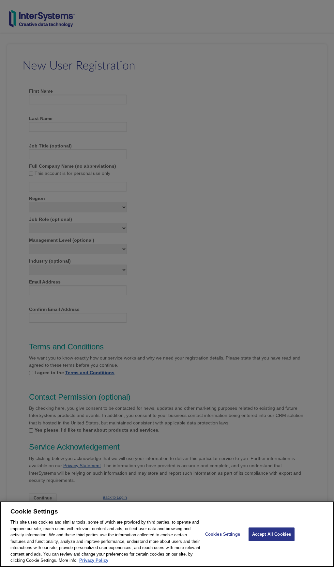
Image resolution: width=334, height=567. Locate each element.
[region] (167, 534)
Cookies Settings (222, 534)
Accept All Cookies (271, 534)
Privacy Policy (93, 560)
